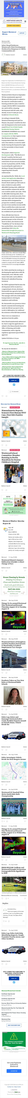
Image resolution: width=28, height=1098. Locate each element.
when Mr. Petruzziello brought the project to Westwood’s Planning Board (13, 230)
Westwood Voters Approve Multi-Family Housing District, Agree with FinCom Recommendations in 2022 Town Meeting (12, 368)
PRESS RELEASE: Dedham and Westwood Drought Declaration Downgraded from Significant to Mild (14, 870)
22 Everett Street (13, 115)
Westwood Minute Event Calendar (11, 991)
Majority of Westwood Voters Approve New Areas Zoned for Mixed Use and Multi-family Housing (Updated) (13, 353)
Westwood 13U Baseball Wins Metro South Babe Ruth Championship (13, 794)
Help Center (17, 1087)
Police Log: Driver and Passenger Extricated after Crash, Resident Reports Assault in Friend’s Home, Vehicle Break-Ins (14, 720)
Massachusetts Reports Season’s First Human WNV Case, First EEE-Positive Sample (14, 413)
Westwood (4, 407)
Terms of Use (10, 1094)
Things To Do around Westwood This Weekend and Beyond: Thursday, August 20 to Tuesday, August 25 (14, 606)
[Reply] (7, 396)
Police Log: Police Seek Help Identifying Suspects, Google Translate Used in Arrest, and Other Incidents (13, 936)
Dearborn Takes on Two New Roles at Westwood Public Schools (13, 682)
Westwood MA (6, 41)
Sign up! (14, 380)
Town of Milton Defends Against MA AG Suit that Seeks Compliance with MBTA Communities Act (13, 358)
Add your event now (14, 1025)
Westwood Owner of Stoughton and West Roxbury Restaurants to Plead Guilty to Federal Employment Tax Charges (14, 644)
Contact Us (10, 1087)
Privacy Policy (17, 1094)
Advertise (14, 1071)
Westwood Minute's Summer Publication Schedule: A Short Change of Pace (13, 562)
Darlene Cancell (10, 55)
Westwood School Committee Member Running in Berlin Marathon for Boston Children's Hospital (11, 457)
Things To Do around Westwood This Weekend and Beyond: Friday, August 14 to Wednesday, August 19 (14, 831)
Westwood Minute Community (9, 895)
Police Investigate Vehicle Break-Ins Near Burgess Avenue (14, 758)
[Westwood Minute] (12, 21)
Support (21, 33)
